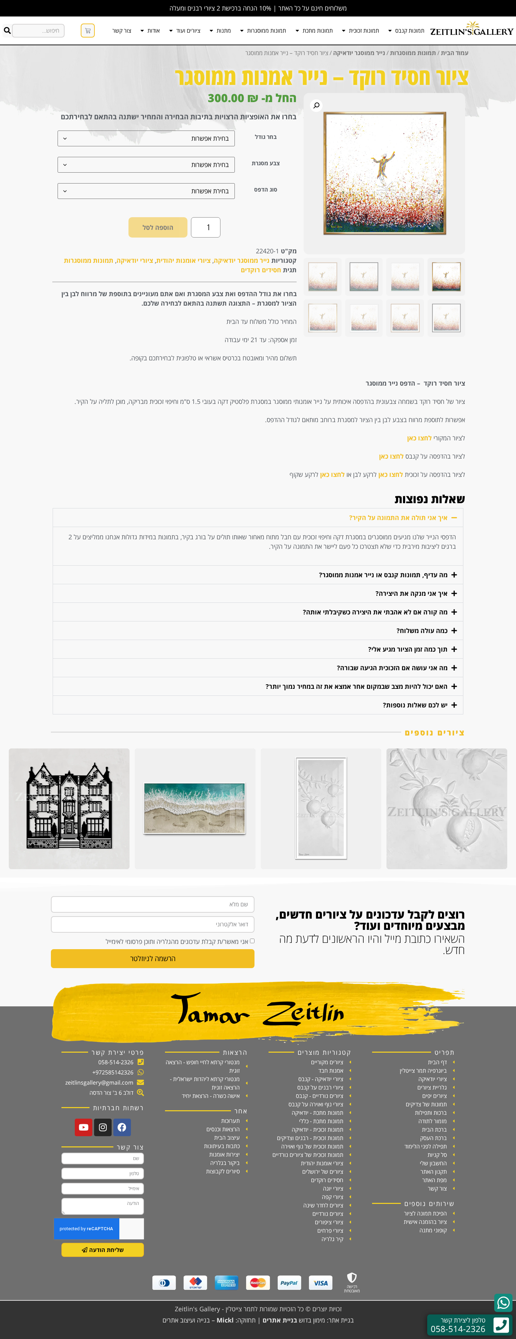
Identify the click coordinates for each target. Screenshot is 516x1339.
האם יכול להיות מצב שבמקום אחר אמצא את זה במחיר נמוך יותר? (357, 686)
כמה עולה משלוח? (422, 630)
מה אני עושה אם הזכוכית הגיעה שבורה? (392, 668)
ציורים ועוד (188, 30)
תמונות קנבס (409, 30)
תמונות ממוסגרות (266, 30)
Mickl (225, 1320)
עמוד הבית (455, 53)
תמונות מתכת (318, 30)
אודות (153, 30)
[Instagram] (103, 1127)
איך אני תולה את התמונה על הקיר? (398, 517)
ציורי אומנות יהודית (183, 260)
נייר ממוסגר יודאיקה (359, 53)
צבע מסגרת (266, 163)
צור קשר (121, 30)
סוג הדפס (265, 189)
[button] (316, 105)
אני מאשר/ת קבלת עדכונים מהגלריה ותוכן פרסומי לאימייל (177, 941)
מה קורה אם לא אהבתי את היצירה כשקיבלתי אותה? (375, 612)
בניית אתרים (280, 1320)
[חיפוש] (7, 31)
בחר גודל (266, 137)
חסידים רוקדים (261, 270)
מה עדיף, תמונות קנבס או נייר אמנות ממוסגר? (383, 575)
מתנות (224, 30)
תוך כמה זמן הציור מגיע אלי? (408, 649)
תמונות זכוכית (364, 30)
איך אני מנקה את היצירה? (412, 593)
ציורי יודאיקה (135, 260)
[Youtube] (83, 1127)
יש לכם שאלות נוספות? (415, 705)
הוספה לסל (158, 227)
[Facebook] (122, 1127)
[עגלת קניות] (88, 31)
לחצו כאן (419, 438)
